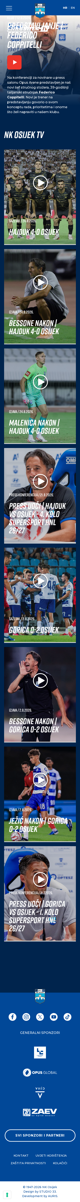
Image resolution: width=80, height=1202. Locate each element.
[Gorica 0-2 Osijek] (40, 595)
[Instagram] (26, 1017)
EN (73, 8)
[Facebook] (12, 1017)
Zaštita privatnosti (28, 1163)
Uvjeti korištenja (51, 1155)
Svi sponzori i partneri (39, 1135)
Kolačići (60, 1163)
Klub (10, 17)
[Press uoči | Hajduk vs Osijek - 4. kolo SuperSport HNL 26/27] (40, 496)
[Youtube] (54, 1017)
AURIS (52, 1196)
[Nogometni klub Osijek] (40, 11)
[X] (40, 1017)
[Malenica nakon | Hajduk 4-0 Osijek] (40, 396)
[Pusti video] (14, 63)
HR (65, 8)
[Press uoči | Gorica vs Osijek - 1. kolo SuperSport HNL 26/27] (40, 894)
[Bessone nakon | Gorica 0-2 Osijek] (40, 695)
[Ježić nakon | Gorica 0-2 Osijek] (40, 794)
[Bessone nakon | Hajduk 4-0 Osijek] (40, 297)
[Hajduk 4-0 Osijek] (40, 197)
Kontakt (21, 1155)
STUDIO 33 (47, 1191)
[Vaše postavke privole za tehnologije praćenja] (7, 1195)
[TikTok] (67, 1017)
